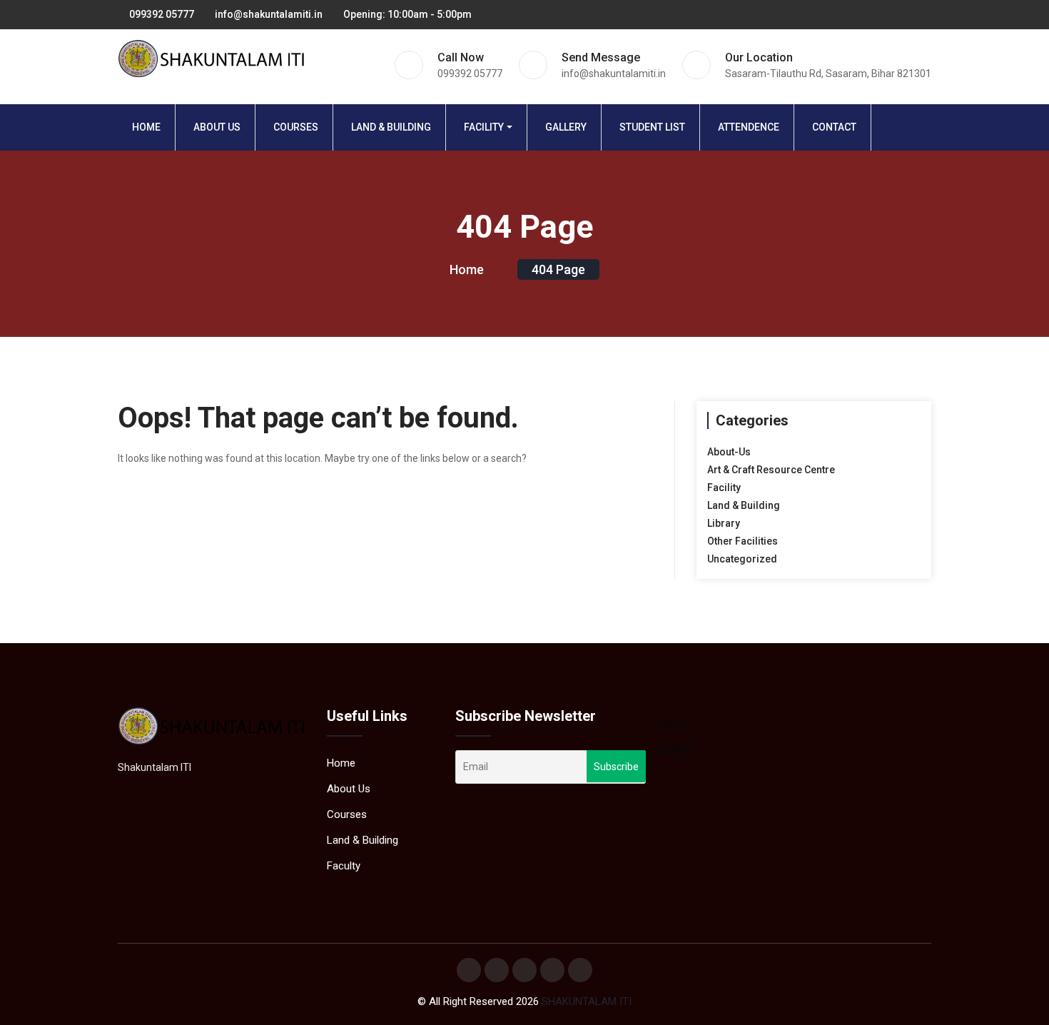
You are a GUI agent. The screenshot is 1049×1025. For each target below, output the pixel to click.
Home (146, 127)
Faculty (343, 865)
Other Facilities (742, 541)
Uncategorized (742, 559)
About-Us (729, 452)
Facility (484, 127)
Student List (652, 127)
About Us (216, 127)
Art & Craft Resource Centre (771, 469)
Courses (295, 127)
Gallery (566, 127)
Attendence (748, 127)
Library (723, 523)
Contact (834, 127)
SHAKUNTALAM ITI (587, 1001)
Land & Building (391, 127)
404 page (558, 269)
